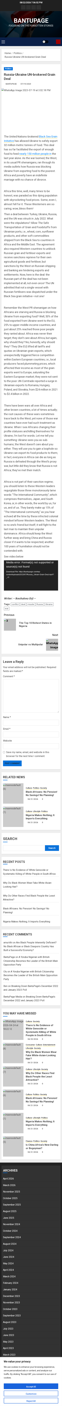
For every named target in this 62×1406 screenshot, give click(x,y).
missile (31, 604)
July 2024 (8, 1250)
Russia (40, 604)
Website (7, 740)
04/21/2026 (33, 799)
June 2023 (8, 1335)
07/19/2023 (26, 84)
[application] (31, 575)
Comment (9, 676)
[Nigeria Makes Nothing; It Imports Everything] (13, 817)
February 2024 (10, 1283)
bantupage (31, 20)
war (6, 608)
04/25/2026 (33, 1039)
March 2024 (9, 1276)
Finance (29, 1141)
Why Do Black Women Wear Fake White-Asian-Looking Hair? (41, 1055)
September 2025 (12, 1204)
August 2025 (9, 1211)
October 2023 (10, 1309)
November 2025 (11, 1191)
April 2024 (8, 1269)
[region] (31, 1381)
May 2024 (8, 1263)
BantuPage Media (12, 996)
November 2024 (11, 1224)
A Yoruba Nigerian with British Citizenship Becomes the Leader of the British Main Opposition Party (30, 961)
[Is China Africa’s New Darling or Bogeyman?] (13, 1146)
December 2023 (11, 1296)
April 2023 (8, 1348)
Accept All (31, 1387)
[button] (3, 41)
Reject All (31, 1401)
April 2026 (8, 1178)
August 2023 (9, 1322)
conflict (15, 604)
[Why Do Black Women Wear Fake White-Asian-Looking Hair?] (13, 1053)
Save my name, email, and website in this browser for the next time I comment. (27, 754)
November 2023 (11, 1302)
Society (43, 788)
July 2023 (8, 1328)
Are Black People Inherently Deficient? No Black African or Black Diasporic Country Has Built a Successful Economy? (30, 946)
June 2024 (8, 1256)
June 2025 (8, 1217)
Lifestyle (36, 811)
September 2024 (12, 1237)
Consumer (30, 1045)
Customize (31, 1394)
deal (23, 604)
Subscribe (58, 42)
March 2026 (9, 1185)
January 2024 (10, 1289)
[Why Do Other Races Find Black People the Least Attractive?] (13, 1076)
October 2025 (10, 1198)
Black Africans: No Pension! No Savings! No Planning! (41, 793)
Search (10, 839)
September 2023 (12, 1315)
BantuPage (11, 84)
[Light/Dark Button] (45, 41)
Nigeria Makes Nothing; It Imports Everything (40, 817)
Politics (8, 69)
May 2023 (8, 1341)
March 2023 (9, 1354)
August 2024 (9, 1243)
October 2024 (10, 1230)
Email (6, 728)
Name (7, 717)
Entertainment (49, 1045)
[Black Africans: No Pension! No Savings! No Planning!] (13, 793)
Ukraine (49, 604)
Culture (29, 788)
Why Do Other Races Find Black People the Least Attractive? (40, 1076)
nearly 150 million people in (35, 153)
